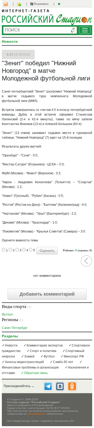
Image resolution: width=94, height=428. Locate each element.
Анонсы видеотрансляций (24, 362)
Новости (11, 345)
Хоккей (29, 356)
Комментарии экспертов (45, 345)
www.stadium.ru (36, 413)
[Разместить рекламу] (60, 4)
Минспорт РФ (74, 356)
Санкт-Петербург (14, 327)
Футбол (7, 314)
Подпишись (41, 3)
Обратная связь (36, 373)
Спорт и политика (43, 351)
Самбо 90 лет (63, 362)
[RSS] (8, 4)
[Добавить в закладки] (19, 4)
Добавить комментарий (47, 294)
